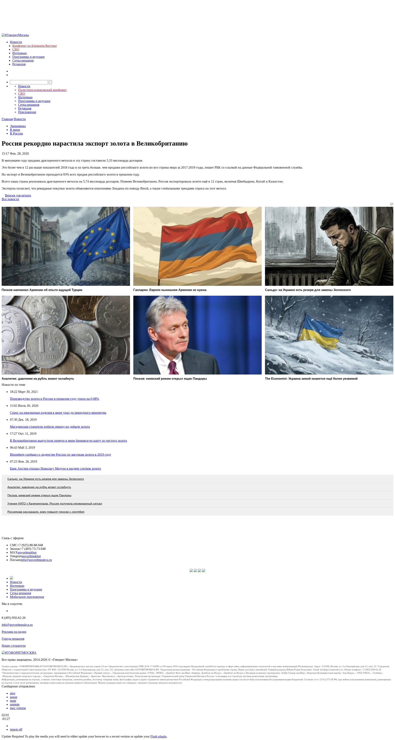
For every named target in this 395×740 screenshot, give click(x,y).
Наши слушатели (14, 645)
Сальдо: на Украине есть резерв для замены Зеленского (45, 478)
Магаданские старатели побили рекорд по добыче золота (50, 426)
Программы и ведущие (28, 57)
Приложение (27, 112)
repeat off (16, 729)
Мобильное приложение (27, 597)
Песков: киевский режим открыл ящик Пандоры (39, 495)
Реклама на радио (14, 631)
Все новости (10, 199)
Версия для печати (18, 195)
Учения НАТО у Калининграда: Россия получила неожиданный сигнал (54, 503)
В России (16, 133)
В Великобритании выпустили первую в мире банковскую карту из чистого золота (68, 440)
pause (13, 697)
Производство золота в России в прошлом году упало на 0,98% (54, 398)
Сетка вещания (23, 60)
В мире (15, 129)
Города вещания (13, 638)
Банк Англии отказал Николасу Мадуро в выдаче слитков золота (55, 468)
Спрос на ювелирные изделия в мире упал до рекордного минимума (58, 412)
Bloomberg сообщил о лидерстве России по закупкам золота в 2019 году (60, 454)
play (12, 693)
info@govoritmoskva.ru (36, 560)
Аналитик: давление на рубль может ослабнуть (39, 487)
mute (13, 700)
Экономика (18, 126)
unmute (15, 704)
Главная (7, 119)
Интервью (19, 53)
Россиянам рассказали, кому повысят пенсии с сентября (45, 511)
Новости (16, 42)
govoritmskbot (27, 552)
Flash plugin (158, 736)
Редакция (19, 64)
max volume (18, 708)
